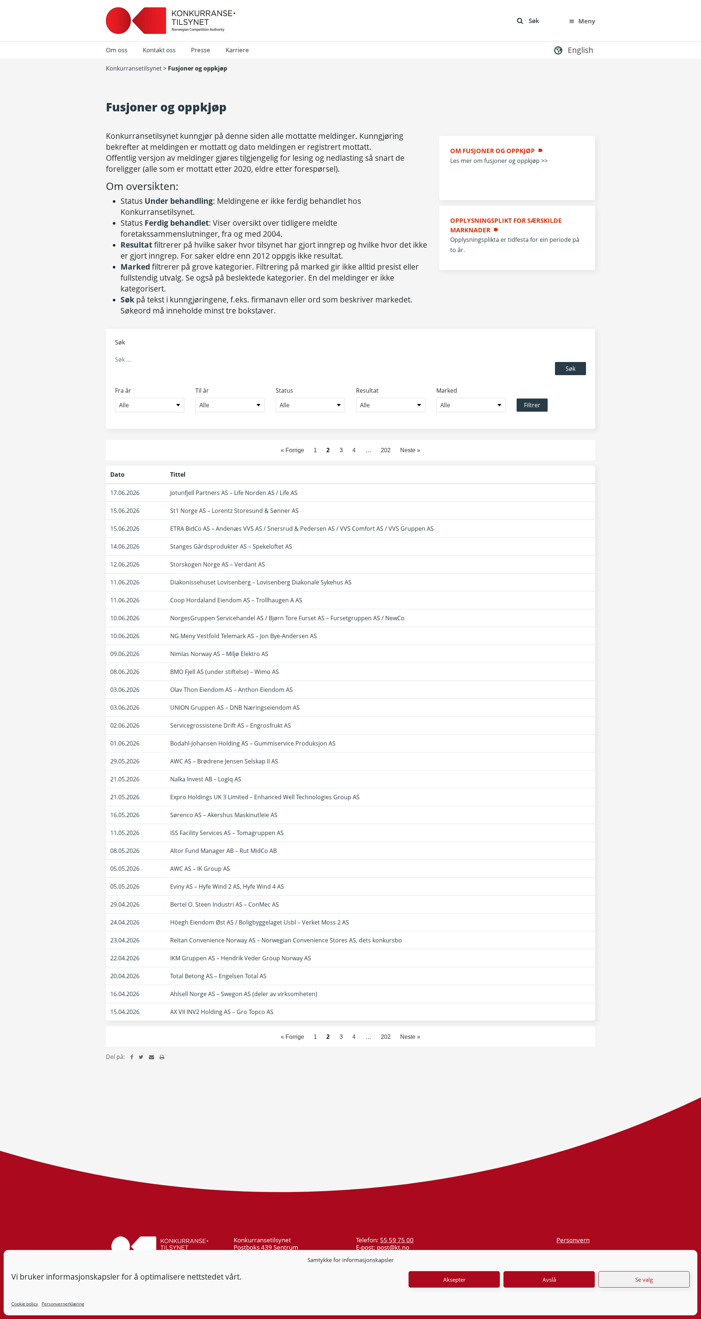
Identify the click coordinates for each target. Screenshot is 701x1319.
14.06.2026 (124, 546)
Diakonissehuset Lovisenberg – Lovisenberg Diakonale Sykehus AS (261, 582)
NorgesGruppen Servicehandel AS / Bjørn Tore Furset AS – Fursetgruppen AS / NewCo (287, 618)
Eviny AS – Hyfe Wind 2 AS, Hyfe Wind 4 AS (227, 886)
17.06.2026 (124, 493)
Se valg (644, 1279)
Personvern (573, 1240)
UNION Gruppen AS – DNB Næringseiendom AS (235, 708)
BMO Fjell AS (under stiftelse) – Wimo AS (224, 672)
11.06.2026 (124, 582)
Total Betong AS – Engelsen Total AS (218, 976)
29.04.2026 (124, 904)
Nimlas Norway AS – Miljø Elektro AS (219, 654)
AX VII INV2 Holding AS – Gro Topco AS (221, 1012)
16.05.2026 (124, 815)
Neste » (410, 450)
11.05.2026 (124, 833)
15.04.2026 (124, 1012)
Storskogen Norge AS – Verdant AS (217, 564)
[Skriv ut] (162, 1057)
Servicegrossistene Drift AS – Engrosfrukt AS (230, 725)
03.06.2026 (124, 690)
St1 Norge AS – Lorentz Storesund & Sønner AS (234, 511)
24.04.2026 (124, 922)
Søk (534, 20)
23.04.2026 (124, 940)
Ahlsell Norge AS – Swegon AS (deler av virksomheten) (243, 994)
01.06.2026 (124, 743)
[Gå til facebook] (131, 1057)
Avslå (549, 1279)
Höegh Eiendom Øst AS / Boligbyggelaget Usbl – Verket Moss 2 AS (259, 922)
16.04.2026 (124, 994)
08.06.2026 (124, 672)
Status (284, 390)
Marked (446, 390)
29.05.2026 (124, 761)
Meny (586, 21)
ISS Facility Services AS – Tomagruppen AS (227, 833)
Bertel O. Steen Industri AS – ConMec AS (224, 904)
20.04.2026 (124, 976)
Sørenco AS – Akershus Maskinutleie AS (223, 815)
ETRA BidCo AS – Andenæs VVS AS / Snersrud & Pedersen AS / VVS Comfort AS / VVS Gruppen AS (302, 529)
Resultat (367, 390)
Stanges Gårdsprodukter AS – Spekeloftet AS (231, 546)
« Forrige (292, 450)
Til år (202, 390)
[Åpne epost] (151, 1057)
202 (386, 450)
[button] (573, 50)
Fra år (123, 390)
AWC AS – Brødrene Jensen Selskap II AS (224, 761)
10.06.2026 (124, 618)
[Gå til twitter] (141, 1057)
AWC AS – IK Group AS (200, 869)
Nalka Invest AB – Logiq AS (205, 779)
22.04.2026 (124, 958)
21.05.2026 (124, 779)
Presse (200, 50)
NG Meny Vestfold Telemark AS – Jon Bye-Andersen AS (243, 636)
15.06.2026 (124, 511)
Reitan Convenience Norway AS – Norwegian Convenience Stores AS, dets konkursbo (286, 940)
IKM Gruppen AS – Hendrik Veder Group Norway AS (240, 958)
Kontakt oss (159, 50)
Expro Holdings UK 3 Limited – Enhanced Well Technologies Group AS (265, 797)
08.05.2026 (124, 851)
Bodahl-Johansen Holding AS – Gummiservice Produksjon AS (253, 743)
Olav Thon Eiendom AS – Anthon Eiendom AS (231, 690)
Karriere (237, 50)
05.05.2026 (124, 869)
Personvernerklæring (63, 1304)
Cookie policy (24, 1304)
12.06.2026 (124, 564)
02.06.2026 (124, 725)
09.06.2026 (124, 654)
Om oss (116, 50)
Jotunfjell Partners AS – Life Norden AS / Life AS (234, 493)
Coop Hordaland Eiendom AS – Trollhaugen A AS (236, 600)
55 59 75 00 (397, 1240)
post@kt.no (393, 1247)
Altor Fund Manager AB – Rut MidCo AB (223, 851)
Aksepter (454, 1279)
